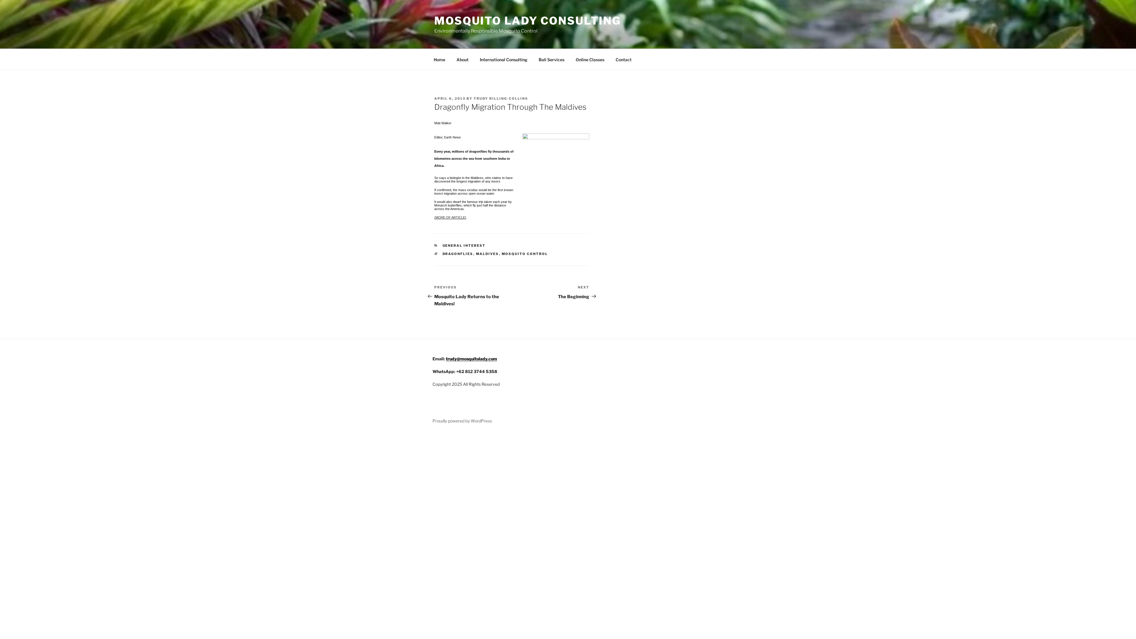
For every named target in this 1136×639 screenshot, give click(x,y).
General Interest (464, 245)
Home (439, 59)
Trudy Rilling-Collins (501, 98)
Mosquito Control (525, 254)
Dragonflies (458, 254)
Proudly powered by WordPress (462, 420)
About (462, 59)
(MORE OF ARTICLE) (450, 217)
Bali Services (551, 59)
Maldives (487, 254)
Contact (624, 59)
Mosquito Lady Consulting (527, 20)
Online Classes (590, 59)
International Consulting (503, 59)
